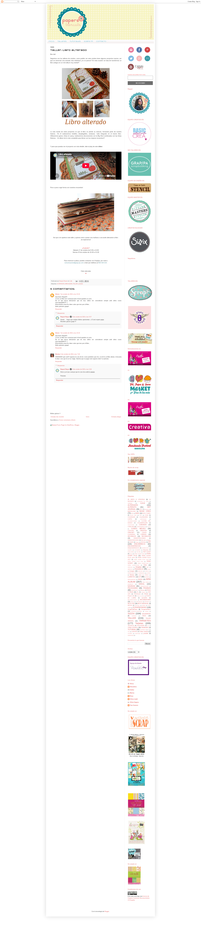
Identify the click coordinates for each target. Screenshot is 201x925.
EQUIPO (130, 550)
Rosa (131, 696)
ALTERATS (132, 507)
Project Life (131, 596)
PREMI (146, 594)
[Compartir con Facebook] (86, 281)
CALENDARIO (143, 517)
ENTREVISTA (145, 548)
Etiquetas (145, 550)
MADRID (147, 577)
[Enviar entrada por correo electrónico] (76, 281)
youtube (80, 283)
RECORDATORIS (145, 600)
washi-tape (137, 633)
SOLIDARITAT (146, 614)
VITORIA (130, 633)
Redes (132, 601)
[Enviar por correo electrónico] (80, 281)
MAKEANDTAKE (132, 579)
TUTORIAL (132, 629)
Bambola (147, 509)
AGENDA (130, 503)
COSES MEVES (138, 528)
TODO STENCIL (133, 627)
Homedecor (139, 569)
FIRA (145, 565)
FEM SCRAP (147, 551)
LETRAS (149, 573)
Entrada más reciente (57, 417)
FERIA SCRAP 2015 (139, 553)
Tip (148, 625)
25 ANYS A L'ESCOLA (136, 499)
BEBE (137, 513)
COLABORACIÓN (142, 523)
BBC (132, 513)
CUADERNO (131, 534)
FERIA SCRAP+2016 (133, 565)
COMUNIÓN (142, 524)
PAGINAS (147, 588)
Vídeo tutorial (144, 631)
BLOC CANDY (146, 513)
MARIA (140, 579)
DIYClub (143, 542)
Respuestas (61, 313)
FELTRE (138, 551)
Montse (57, 354)
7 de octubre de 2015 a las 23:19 (70, 294)
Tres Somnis (134, 705)
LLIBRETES (131, 577)
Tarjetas (139, 623)
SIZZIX (131, 613)
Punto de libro (140, 596)
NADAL (142, 584)
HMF (147, 567)
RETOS (130, 605)
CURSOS (143, 534)
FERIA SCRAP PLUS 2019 (135, 561)
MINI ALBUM (68, 283)
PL (138, 592)
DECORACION (146, 536)
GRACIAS (130, 567)
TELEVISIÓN (140, 625)
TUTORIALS (143, 629)
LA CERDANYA (140, 573)
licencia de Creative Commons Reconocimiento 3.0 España (138, 898)
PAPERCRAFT (134, 590)
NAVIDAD (131, 586)
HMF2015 (130, 569)
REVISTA (137, 605)
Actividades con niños (143, 501)
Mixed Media (145, 582)
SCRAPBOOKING (139, 607)
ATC (141, 509)
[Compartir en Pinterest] (88, 281)
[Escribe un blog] (82, 281)
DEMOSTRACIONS (133, 540)
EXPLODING (131, 551)
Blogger (106, 911)
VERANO (134, 631)
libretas (132, 575)
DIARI (131, 542)
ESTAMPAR (137, 550)
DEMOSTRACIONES (140, 538)
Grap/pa (139, 567)
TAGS (144, 616)
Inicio (51, 41)
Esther (132, 690)
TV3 (129, 631)
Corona (149, 526)
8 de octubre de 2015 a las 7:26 (70, 354)
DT (149, 542)
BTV (141, 515)
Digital (137, 542)
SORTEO (134, 615)
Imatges (131, 571)
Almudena (133, 686)
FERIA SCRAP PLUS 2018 (141, 559)
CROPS (144, 532)
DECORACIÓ (132, 536)
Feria (131, 553)
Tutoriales (75, 41)
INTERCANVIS (131, 573)
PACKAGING (133, 588)
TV (148, 629)
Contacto (101, 41)
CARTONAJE (143, 519)
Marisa (132, 693)
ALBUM (142, 503)
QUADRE (144, 598)
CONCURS (131, 526)
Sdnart (146, 611)
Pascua (142, 590)
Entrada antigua (116, 417)
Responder (58, 309)
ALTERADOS (60, 283)
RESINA (147, 601)
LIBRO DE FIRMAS (143, 575)
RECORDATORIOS (132, 599)
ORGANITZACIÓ (144, 586)
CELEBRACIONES (132, 521)
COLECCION (131, 524)
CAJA (146, 515)
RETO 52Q (131, 603)
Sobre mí (88, 41)
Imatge (149, 569)
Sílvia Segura (134, 702)
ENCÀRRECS (139, 544)
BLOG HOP (133, 515)
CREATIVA (143, 530)
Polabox (144, 592)
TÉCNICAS (131, 625)
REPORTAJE (139, 601)
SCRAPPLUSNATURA (136, 611)
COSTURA (131, 530)
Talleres (62, 41)
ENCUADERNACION (134, 546)
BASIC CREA (145, 511)
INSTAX (147, 571)
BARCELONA (132, 511)
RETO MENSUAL (143, 603)
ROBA (143, 605)
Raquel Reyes (64, 317)
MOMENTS (130, 584)
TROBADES (145, 627)
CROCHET (131, 532)
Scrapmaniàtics (146, 609)
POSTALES (137, 594)
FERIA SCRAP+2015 (143, 563)
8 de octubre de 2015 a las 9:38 (81, 369)
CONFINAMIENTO (141, 526)
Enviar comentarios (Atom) (67, 420)
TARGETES (145, 620)
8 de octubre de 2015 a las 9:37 (81, 317)
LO (140, 577)
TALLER (75, 283)
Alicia (132, 683)
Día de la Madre (146, 540)
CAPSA (130, 519)
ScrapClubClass (132, 609)
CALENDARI (131, 517)
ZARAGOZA (131, 635)
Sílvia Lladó (134, 699)
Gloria (57, 294)
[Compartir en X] (84, 281)
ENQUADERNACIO (133, 548)
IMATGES (140, 571)
